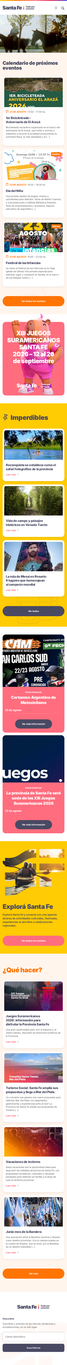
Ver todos (33, 611)
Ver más (33, 1273)
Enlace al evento (34, 358)
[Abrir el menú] (56, 8)
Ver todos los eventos (33, 301)
